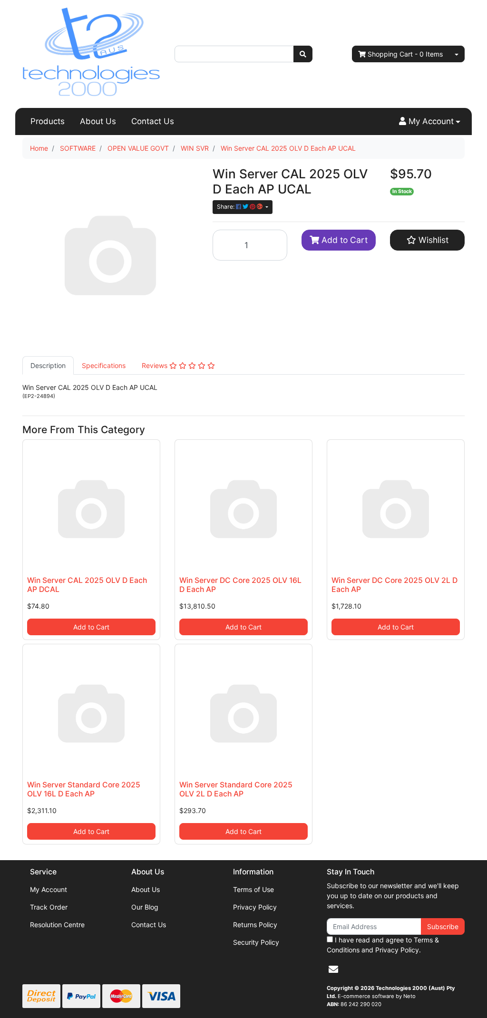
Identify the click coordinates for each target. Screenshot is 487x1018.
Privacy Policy (255, 907)
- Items (405, 54)
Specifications (104, 365)
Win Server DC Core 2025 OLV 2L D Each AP (394, 585)
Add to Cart (343, 240)
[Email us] (333, 969)
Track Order (49, 907)
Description (48, 365)
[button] (429, 122)
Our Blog (144, 907)
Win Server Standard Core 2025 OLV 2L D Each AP (235, 789)
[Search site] (302, 54)
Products (47, 121)
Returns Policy (255, 925)
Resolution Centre (57, 925)
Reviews (155, 365)
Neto (409, 996)
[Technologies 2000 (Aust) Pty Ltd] (91, 53)
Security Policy (256, 942)
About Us (98, 121)
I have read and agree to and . (383, 945)
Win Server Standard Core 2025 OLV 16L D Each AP (83, 789)
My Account (48, 889)
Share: (226, 206)
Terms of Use (253, 889)
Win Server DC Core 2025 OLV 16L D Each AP (240, 585)
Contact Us (152, 121)
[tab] (48, 365)
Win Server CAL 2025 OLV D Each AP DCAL (87, 585)
